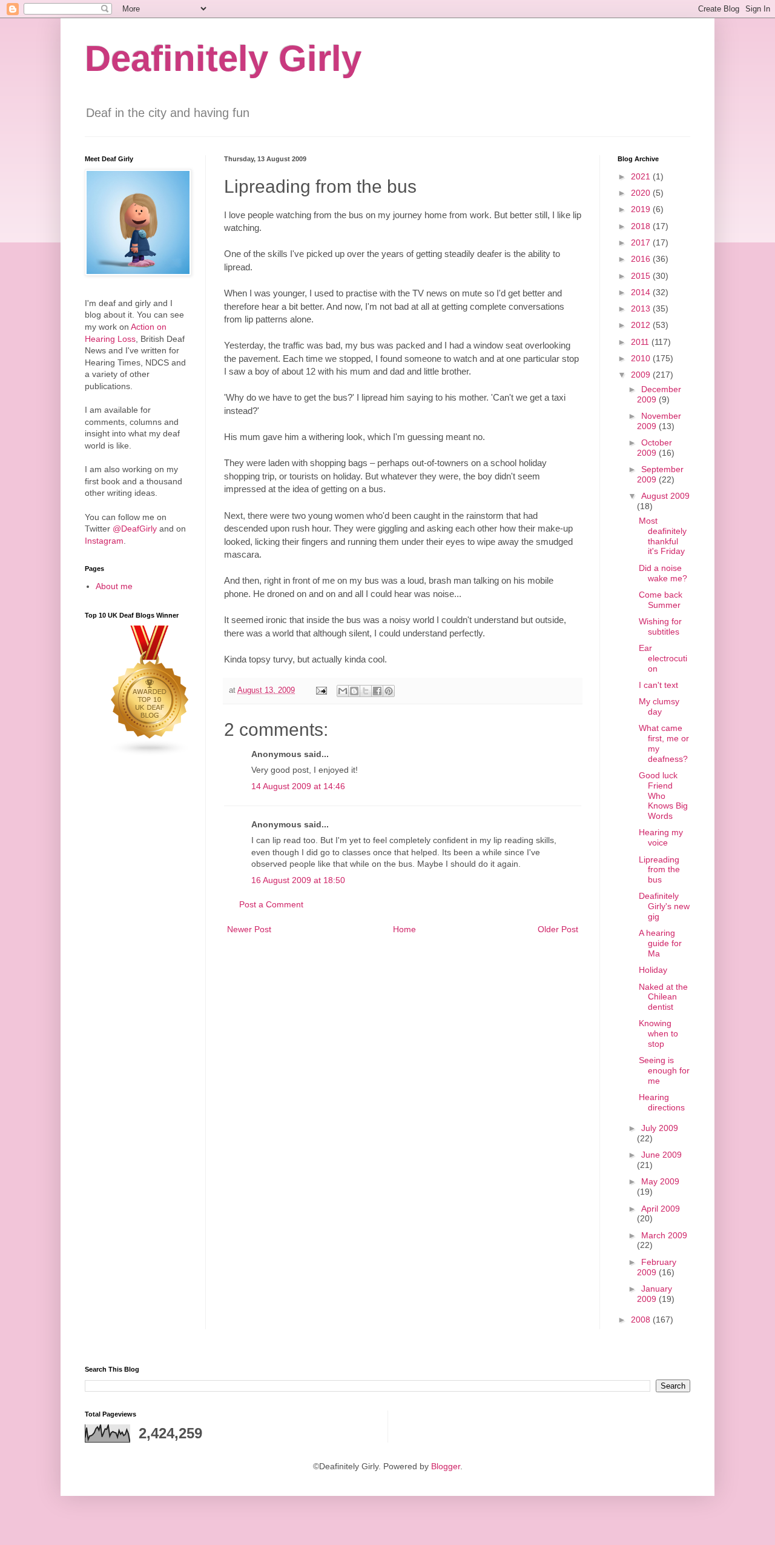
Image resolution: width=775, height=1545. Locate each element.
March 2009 (664, 1235)
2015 (642, 276)
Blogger (445, 1466)
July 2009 (659, 1128)
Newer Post (249, 929)
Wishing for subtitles (660, 626)
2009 (642, 374)
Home (404, 929)
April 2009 (660, 1208)
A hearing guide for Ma (660, 943)
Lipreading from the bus (659, 870)
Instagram (104, 541)
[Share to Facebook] (377, 691)
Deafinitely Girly (223, 58)
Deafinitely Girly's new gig (664, 906)
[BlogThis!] (354, 691)
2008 (642, 1319)
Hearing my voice (661, 837)
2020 (642, 193)
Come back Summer (660, 600)
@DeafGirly (135, 528)
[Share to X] (366, 691)
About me (114, 586)
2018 (642, 226)
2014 (642, 292)
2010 (642, 358)
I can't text (658, 685)
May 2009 (660, 1181)
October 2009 (654, 448)
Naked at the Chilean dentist (663, 997)
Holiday (653, 970)
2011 (641, 342)
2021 (642, 176)
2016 (642, 259)
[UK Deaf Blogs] (150, 753)
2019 (642, 209)
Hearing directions (662, 1102)
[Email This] (343, 691)
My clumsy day (659, 706)
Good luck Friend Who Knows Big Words (663, 795)
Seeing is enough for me (664, 1070)
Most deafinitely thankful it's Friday (663, 536)
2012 (642, 325)
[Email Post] (320, 690)
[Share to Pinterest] (389, 691)
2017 (642, 242)
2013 (642, 308)
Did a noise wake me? (663, 573)
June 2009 (661, 1155)
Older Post (558, 929)
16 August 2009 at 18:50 (298, 880)
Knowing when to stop (658, 1033)
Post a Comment (271, 904)
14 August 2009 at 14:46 (298, 786)
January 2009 (654, 1294)
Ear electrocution (663, 658)
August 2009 (665, 496)
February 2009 (656, 1267)
